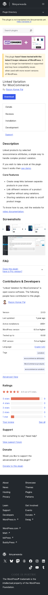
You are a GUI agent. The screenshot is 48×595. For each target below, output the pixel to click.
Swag (29, 519)
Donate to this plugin (13, 466)
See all (42, 422)
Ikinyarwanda (15, 554)
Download (9, 97)
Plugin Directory (10, 12)
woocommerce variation (34, 369)
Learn (5, 505)
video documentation (13, 211)
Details (8, 107)
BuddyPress (10, 542)
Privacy (6, 496)
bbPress (8, 537)
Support (9, 134)
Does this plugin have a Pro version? (12, 270)
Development (12, 127)
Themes (29, 487)
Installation (10, 120)
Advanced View (10, 377)
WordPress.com (12, 528)
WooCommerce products (34, 364)
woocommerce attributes (34, 358)
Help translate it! (24, 21)
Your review (8, 422)
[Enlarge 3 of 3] (41, 239)
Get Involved (31, 505)
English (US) (40, 347)
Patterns (29, 496)
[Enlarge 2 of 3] (41, 227)
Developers (8, 515)
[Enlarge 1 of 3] (19, 227)
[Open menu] (43, 4)
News (5, 487)
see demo (26, 168)
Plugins (28, 492)
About (6, 482)
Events (28, 510)
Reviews (9, 114)
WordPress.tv (11, 519)
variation (40, 353)
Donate (30, 515)
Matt (6, 533)
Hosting (6, 492)
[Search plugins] (31, 30)
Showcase (30, 482)
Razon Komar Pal (14, 89)
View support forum (12, 442)
